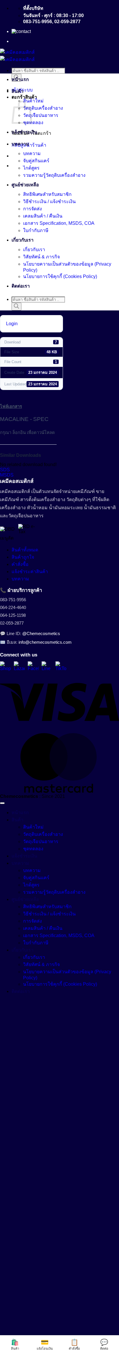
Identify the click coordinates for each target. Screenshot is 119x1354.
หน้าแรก (20, 79)
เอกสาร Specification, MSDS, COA (58, 223)
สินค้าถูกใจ (23, 557)
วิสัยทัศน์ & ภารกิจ (41, 256)
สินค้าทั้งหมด (25, 549)
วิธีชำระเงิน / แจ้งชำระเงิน (49, 201)
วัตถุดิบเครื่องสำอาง (43, 108)
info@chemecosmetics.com (45, 642)
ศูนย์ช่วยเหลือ (25, 184)
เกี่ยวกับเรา (23, 240)
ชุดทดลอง (33, 122)
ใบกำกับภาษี (36, 230)
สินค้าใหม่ (33, 100)
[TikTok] (60, 666)
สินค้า (17, 91)
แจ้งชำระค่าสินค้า (30, 571)
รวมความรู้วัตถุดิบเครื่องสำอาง (54, 175)
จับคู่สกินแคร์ (36, 160)
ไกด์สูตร (31, 167)
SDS (5, 469)
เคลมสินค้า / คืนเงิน (42, 216)
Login (12, 323)
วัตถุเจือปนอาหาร (40, 115)
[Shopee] (5, 666)
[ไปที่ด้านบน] (2, 803)
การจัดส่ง (32, 208)
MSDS (7, 474)
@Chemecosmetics (41, 633)
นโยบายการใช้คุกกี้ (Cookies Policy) (60, 276)
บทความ (20, 143)
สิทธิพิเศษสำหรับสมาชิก (47, 194)
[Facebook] (33, 666)
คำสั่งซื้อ (20, 564)
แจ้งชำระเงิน (24, 132)
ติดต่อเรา (21, 286)
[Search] (16, 306)
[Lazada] (19, 666)
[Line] (47, 666)
